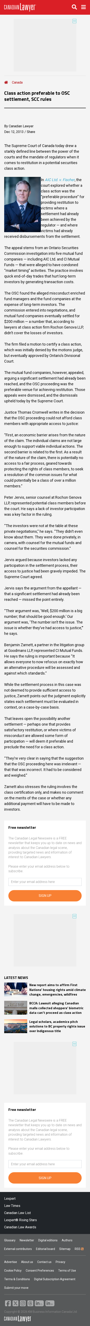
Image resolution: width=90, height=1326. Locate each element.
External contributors (18, 1249)
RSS (78, 1249)
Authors (67, 1240)
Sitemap (65, 1249)
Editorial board (45, 1249)
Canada (17, 82)
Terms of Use (67, 1270)
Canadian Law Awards (20, 1227)
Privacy (60, 1262)
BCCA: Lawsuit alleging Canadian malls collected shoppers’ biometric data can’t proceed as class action (56, 1008)
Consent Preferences (40, 1270)
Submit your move (16, 1287)
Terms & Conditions (17, 1279)
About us (27, 1262)
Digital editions (48, 1240)
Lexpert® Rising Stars (20, 1220)
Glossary (9, 1240)
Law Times (12, 1206)
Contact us (44, 1262)
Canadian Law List (17, 1213)
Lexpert (9, 1199)
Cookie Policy (13, 1270)
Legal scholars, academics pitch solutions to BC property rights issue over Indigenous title (57, 1026)
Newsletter (27, 1240)
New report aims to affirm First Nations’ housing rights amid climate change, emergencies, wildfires (57, 990)
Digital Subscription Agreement (54, 1279)
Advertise (10, 1262)
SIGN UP (45, 896)
